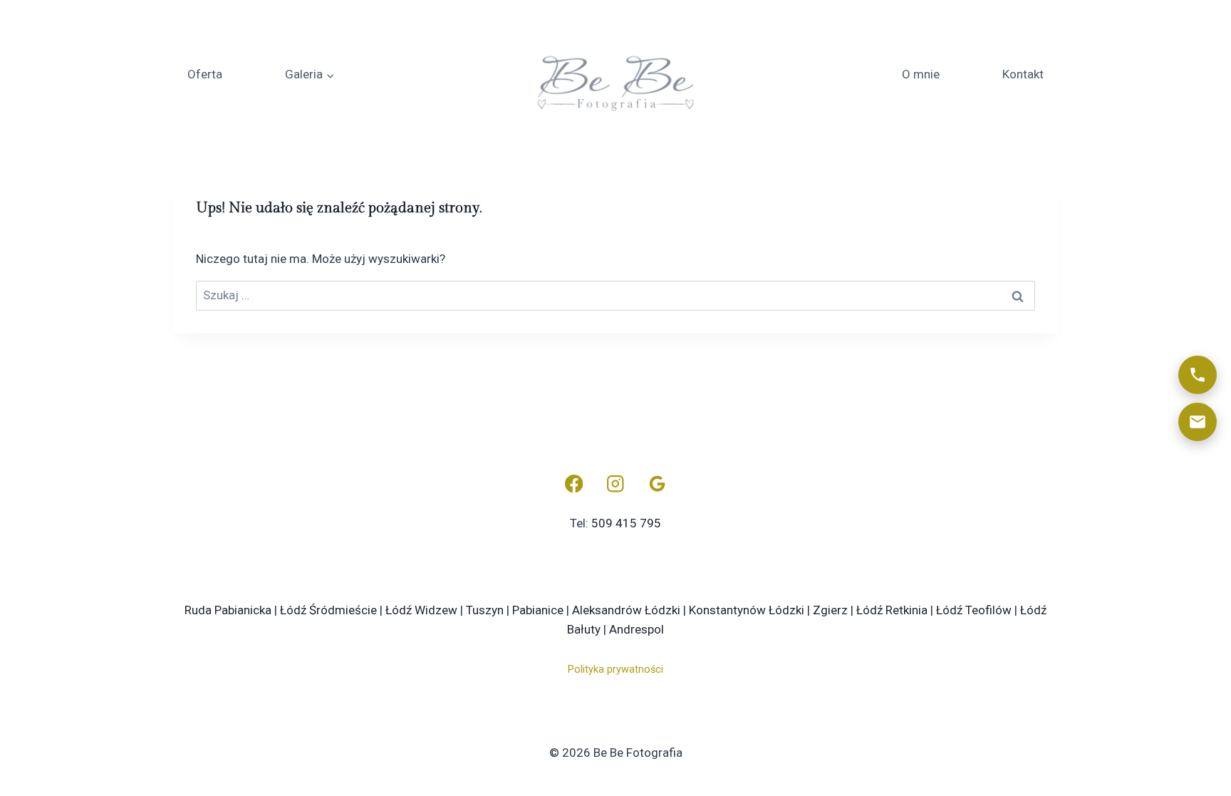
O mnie (921, 74)
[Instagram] (616, 483)
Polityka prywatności (615, 669)
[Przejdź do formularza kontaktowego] (1197, 422)
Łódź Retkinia (892, 610)
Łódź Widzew (421, 610)
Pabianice (537, 610)
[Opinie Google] (657, 483)
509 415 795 (626, 523)
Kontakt (1023, 74)
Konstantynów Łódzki (746, 610)
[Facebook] (574, 483)
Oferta (204, 74)
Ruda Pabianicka (228, 610)
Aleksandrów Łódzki (626, 610)
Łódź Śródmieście (328, 610)
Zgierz (830, 610)
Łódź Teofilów (974, 610)
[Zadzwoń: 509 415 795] (1197, 375)
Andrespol (636, 629)
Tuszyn (485, 610)
